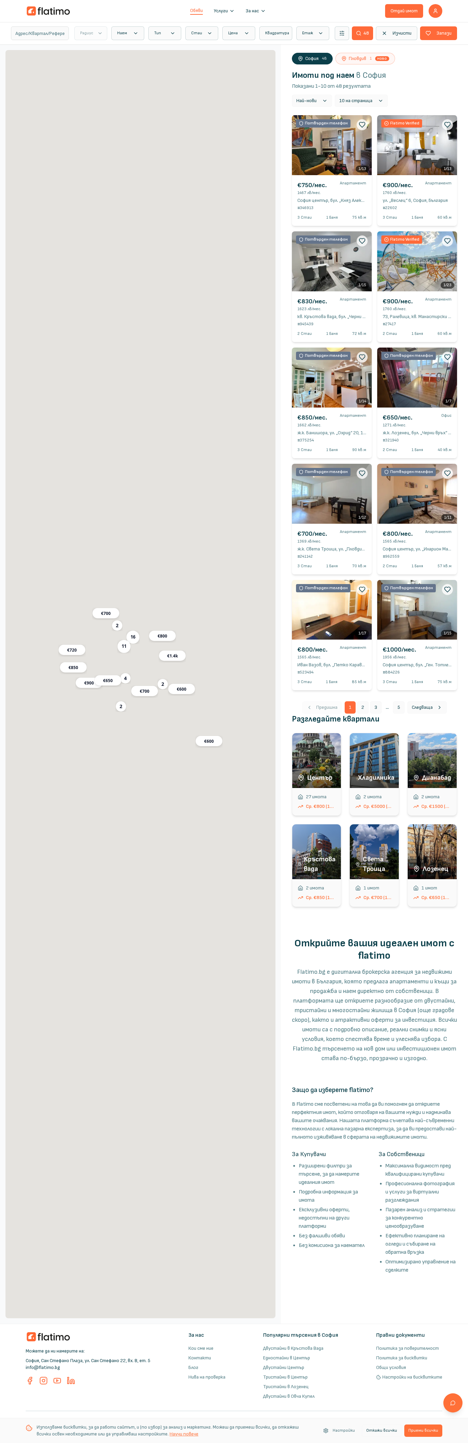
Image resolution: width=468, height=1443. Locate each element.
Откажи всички (381, 1430)
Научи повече (184, 1434)
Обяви (196, 10)
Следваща (422, 707)
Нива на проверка (206, 1377)
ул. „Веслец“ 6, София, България (415, 200)
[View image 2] (324, 168)
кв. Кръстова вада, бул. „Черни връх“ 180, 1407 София (353, 316)
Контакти (199, 1358)
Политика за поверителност (407, 1348)
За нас (252, 11)
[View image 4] (332, 168)
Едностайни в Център (286, 1358)
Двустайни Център (283, 1367)
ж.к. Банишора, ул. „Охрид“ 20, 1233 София (341, 433)
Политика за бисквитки (401, 1358)
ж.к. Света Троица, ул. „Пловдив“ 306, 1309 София (350, 549)
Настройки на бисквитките (412, 1377)
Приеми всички (423, 1430)
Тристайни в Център (285, 1377)
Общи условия (391, 1367)
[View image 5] (336, 168)
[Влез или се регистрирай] (435, 11)
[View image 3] (328, 168)
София (316, 58)
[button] (133, 637)
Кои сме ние (200, 1348)
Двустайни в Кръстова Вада (293, 1348)
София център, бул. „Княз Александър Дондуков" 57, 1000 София (364, 200)
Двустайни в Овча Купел (289, 1396)
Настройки (344, 1430)
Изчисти (402, 33)
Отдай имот (404, 11)
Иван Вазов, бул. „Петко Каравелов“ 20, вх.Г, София (351, 665)
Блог (193, 1367)
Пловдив (368, 58)
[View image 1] (320, 168)
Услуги (221, 11)
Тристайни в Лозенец (286, 1387)
